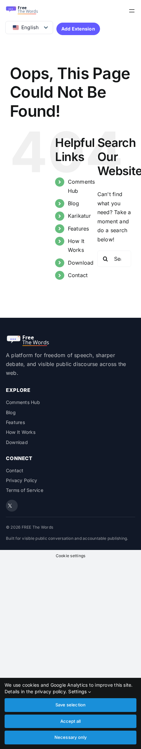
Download (81, 262)
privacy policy (50, 691)
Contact (78, 275)
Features (78, 228)
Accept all (70, 721)
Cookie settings (71, 555)
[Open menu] (132, 11)
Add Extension (78, 28)
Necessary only (70, 737)
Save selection (70, 704)
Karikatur (79, 216)
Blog (73, 203)
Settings (78, 691)
